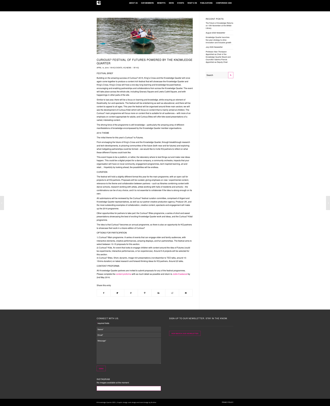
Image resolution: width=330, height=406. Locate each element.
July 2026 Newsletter (214, 47)
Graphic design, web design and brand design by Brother (136, 402)
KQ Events (117, 67)
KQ (137, 67)
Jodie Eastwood (180, 273)
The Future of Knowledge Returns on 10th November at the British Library (219, 25)
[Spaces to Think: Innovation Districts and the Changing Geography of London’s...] (328, 203)
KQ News (127, 67)
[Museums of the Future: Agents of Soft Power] (2, 203)
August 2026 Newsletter (215, 32)
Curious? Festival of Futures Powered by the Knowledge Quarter (144, 61)
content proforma (123, 273)
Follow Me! (129, 388)
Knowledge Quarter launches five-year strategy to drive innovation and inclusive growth (218, 40)
